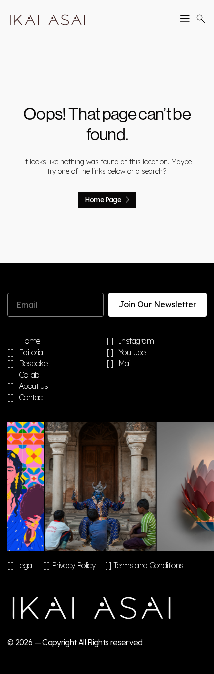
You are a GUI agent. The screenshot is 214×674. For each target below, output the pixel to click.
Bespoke (33, 363)
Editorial (32, 352)
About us (33, 386)
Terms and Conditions (148, 565)
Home (29, 341)
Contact (32, 397)
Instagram (136, 341)
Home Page (103, 199)
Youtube (132, 352)
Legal (24, 565)
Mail (125, 363)
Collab (29, 375)
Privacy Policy (73, 565)
